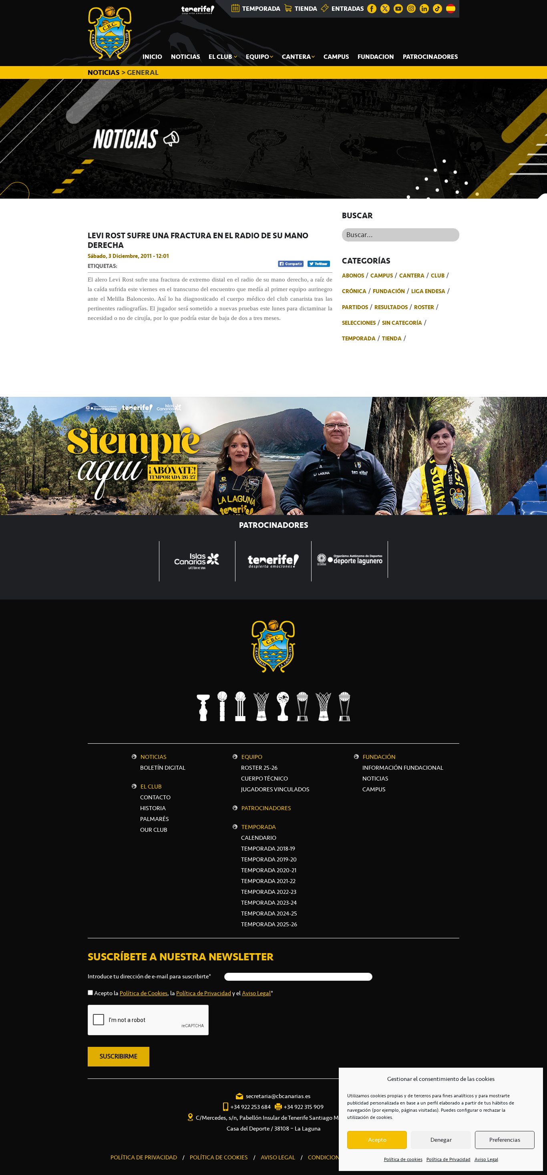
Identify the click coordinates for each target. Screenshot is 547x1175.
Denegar (441, 1140)
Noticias (154, 757)
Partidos (355, 307)
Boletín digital (162, 768)
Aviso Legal (486, 1159)
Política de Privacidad (448, 1159)
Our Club (153, 830)
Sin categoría (402, 322)
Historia (153, 808)
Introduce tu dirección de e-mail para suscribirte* (149, 976)
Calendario (258, 838)
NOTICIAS (104, 72)
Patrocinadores (266, 808)
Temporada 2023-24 (269, 902)
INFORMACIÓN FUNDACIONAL (402, 768)
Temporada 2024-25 (269, 913)
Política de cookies (403, 1159)
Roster (424, 307)
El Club (151, 786)
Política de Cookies (143, 993)
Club (437, 275)
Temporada (359, 338)
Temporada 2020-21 (268, 870)
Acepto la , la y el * (183, 993)
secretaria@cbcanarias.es (278, 1096)
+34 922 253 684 (250, 1107)
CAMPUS (374, 789)
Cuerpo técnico (264, 778)
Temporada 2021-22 (268, 881)
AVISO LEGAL (278, 1157)
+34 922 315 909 (304, 1107)
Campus (381, 275)
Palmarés (154, 819)
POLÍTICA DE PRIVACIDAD (144, 1157)
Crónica (354, 291)
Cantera (411, 275)
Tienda (392, 338)
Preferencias (504, 1140)
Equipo (251, 757)
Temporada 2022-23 (268, 892)
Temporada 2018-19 (268, 848)
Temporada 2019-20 (269, 859)
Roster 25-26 (259, 768)
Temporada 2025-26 (269, 924)
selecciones (359, 322)
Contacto (155, 797)
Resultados (391, 307)
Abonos (353, 275)
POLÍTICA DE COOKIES (219, 1157)
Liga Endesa (428, 291)
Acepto (377, 1140)
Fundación (389, 291)
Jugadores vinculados (275, 789)
